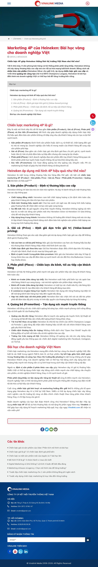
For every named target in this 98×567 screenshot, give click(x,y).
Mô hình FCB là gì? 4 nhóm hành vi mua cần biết (30, 460)
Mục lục (12, 84)
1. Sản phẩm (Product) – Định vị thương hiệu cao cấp (34, 99)
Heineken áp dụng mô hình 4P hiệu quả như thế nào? (33, 95)
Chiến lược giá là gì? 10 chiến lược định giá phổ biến (31, 452)
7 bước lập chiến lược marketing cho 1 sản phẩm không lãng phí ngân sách (41, 472)
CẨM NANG (17, 39)
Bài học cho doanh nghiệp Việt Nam (25, 114)
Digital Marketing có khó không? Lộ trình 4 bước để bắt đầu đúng (37, 464)
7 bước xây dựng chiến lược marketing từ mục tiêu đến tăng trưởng (37, 476)
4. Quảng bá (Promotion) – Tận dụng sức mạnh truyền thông (37, 110)
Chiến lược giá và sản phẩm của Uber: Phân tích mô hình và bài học (38, 447)
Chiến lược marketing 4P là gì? (23, 90)
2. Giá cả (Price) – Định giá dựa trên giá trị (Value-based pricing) (39, 103)
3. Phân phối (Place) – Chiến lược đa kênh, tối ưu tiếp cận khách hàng (41, 107)
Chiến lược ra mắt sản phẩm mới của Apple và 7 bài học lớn (34, 456)
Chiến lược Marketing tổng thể (35, 39)
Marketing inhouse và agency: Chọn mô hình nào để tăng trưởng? (37, 468)
